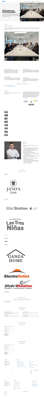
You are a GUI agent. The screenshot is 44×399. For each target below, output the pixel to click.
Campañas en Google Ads (20, 361)
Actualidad (37, 1)
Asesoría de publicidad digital (20, 365)
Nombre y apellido (6, 326)
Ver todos (6, 291)
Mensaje (5, 333)
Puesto (5, 348)
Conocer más (7, 301)
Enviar (6, 353)
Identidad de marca (31, 364)
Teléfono (5, 347)
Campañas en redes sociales (17, 383)
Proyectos (33, 1)
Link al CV (5, 331)
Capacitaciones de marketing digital (21, 366)
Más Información (11, 313)
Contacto (40, 1)
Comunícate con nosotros (9, 85)
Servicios (29, 1)
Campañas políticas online (20, 364)
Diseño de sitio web (31, 361)
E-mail (5, 327)
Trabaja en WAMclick (31, 367)
